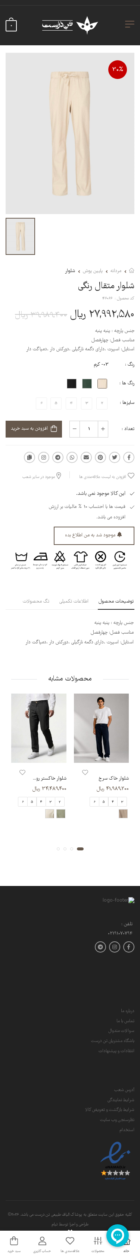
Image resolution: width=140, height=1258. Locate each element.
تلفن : (127, 925)
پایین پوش (93, 271)
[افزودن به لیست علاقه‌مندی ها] (85, 772)
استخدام (126, 1130)
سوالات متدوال (121, 1031)
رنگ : (129, 364)
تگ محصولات (36, 601)
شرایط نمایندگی (121, 1100)
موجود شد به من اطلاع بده (90, 535)
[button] (80, 849)
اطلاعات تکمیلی (73, 601)
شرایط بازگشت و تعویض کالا (109, 1110)
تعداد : (128, 429)
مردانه (116, 271)
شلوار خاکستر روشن (47, 778)
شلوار (70, 271)
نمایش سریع (101, 755)
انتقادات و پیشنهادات (116, 1051)
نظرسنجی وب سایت (117, 1120)
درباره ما (127, 1011)
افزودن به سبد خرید (29, 428)
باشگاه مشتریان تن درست (112, 1041)
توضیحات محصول (116, 601)
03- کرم (101, 364)
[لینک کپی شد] (29, 457)
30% (118, 69)
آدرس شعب (124, 1090)
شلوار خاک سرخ (114, 778)
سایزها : (127, 402)
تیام (55, 1225)
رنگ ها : (126, 383)
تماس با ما (125, 1021)
